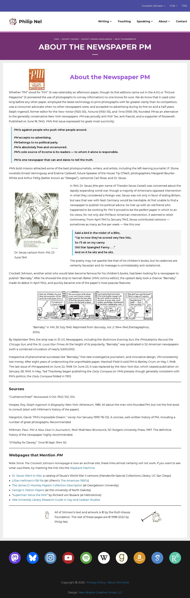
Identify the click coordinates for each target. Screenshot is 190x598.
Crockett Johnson (152, 5)
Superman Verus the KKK (30, 495)
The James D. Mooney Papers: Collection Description (47, 485)
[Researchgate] (175, 558)
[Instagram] (50, 558)
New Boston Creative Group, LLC (100, 592)
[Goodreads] (122, 558)
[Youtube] (68, 558)
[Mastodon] (15, 558)
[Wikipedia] (104, 558)
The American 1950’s (74, 480)
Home (56, 39)
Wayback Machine (82, 468)
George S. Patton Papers (28, 490)
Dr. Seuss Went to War (27, 475)
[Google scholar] (157, 558)
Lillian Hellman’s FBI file (28, 480)
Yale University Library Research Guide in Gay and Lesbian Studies (56, 499)
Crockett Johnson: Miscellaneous (96, 39)
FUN (172, 5)
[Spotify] (86, 558)
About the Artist (118, 582)
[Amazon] (139, 558)
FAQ (184, 5)
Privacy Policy (96, 582)
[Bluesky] (33, 558)
